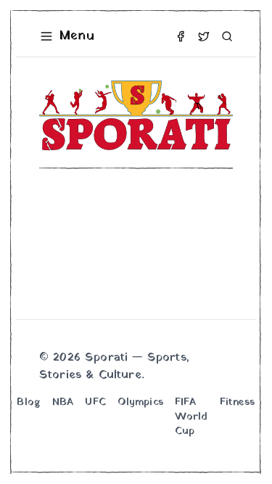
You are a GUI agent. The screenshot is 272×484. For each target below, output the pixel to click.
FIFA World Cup (191, 417)
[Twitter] (204, 36)
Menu (76, 36)
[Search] (227, 36)
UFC (95, 402)
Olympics (140, 402)
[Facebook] (180, 36)
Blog (29, 402)
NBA (62, 402)
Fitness (237, 402)
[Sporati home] (136, 115)
